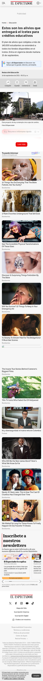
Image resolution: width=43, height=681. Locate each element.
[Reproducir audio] (5, 145)
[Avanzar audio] (35, 149)
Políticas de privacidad (21, 633)
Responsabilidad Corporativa (22, 627)
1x (38, 148)
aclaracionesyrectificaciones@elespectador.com (26, 656)
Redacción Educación (10, 73)
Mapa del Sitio (21, 608)
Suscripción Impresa (21, 612)
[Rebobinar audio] (31, 149)
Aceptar (36, 676)
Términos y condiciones (21, 630)
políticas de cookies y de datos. (14, 679)
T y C (22, 585)
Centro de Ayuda (21, 636)
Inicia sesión (8, 573)
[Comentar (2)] (26, 82)
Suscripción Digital (21, 616)
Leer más (21, 144)
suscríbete (18, 573)
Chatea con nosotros (23, 620)
